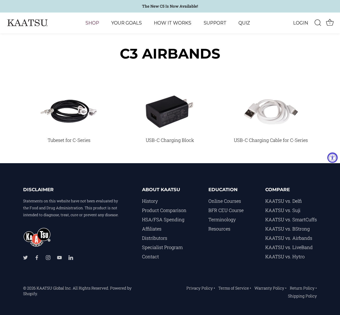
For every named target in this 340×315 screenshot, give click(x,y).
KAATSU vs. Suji (282, 210)
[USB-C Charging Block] (170, 111)
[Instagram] (48, 257)
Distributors (154, 238)
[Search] (318, 23)
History (150, 201)
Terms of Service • (234, 288)
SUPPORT (215, 23)
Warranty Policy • (270, 288)
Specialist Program (162, 247)
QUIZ (244, 23)
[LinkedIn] (70, 257)
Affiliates (151, 229)
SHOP (92, 23)
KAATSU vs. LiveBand (289, 247)
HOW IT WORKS (172, 23)
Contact (150, 256)
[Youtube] (59, 257)
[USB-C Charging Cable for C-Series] (271, 111)
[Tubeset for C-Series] (69, 111)
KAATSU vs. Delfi (283, 201)
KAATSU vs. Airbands (288, 238)
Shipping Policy (302, 296)
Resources (219, 229)
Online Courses (224, 201)
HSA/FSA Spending (163, 219)
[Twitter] (25, 257)
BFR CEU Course (226, 210)
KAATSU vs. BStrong (287, 229)
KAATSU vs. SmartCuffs (291, 219)
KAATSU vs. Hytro (285, 256)
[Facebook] (36, 257)
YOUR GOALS (126, 23)
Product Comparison (164, 210)
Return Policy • (303, 288)
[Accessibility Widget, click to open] (332, 157)
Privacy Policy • (200, 288)
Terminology (222, 219)
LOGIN (300, 23)
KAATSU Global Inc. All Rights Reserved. (73, 288)
